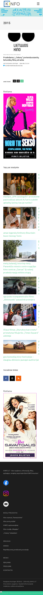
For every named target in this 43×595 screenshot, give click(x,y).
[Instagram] (12, 378)
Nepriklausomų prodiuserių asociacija (16, 550)
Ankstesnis (7, 81)
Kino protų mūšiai (9, 521)
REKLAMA (7, 562)
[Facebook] (6, 378)
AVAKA (6, 546)
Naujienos (17, 54)
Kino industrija (8, 54)
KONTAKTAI (8, 570)
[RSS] (18, 378)
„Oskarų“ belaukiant (10, 533)
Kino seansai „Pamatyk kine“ (13, 517)
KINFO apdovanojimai (10, 525)
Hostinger (13, 581)
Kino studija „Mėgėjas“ (11, 529)
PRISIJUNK (7, 566)
